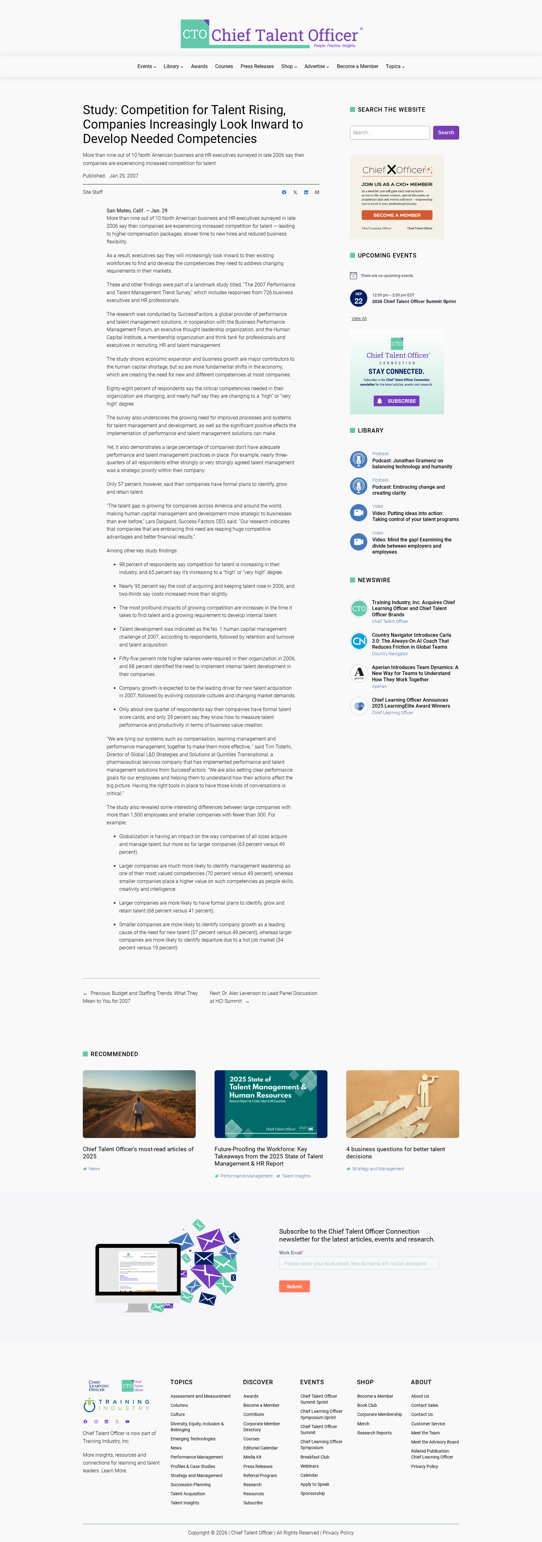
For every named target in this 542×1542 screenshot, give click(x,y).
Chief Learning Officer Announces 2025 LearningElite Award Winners (411, 703)
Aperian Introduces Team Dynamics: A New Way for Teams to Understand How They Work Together (415, 673)
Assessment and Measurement (201, 1396)
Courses (251, 1439)
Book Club (367, 1405)
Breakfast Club (314, 1457)
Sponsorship (312, 1493)
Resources (253, 1494)
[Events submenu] (155, 66)
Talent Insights (185, 1503)
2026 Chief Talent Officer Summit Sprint (414, 301)
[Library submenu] (181, 66)
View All (359, 318)
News (176, 1448)
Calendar (309, 1475)
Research (252, 1484)
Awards (250, 1396)
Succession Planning (191, 1484)
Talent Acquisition (188, 1494)
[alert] (404, 275)
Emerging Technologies (193, 1439)
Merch (363, 1424)
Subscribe (253, 1503)
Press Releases (258, 1466)
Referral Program (260, 1475)
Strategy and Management (197, 1475)
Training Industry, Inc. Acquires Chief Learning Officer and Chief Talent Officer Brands (413, 608)
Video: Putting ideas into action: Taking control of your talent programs (415, 516)
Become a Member (261, 1405)
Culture (178, 1414)
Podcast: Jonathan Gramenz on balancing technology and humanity (412, 464)
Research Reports (374, 1433)
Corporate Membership (379, 1414)
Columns (179, 1405)
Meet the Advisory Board (435, 1442)
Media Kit (252, 1457)
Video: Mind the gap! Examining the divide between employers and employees (412, 546)
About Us (420, 1396)
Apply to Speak (314, 1484)
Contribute (253, 1414)
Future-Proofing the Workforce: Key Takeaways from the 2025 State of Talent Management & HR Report (269, 1156)
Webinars (309, 1466)
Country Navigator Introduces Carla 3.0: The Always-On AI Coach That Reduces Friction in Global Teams (411, 641)
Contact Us (422, 1414)
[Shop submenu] (295, 66)
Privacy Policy (424, 1466)
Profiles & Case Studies (193, 1466)
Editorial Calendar (260, 1448)
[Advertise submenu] (327, 66)
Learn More (113, 1471)
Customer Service (428, 1424)
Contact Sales (424, 1405)
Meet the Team (425, 1433)
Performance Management (197, 1457)
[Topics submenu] (403, 66)
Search (446, 133)
